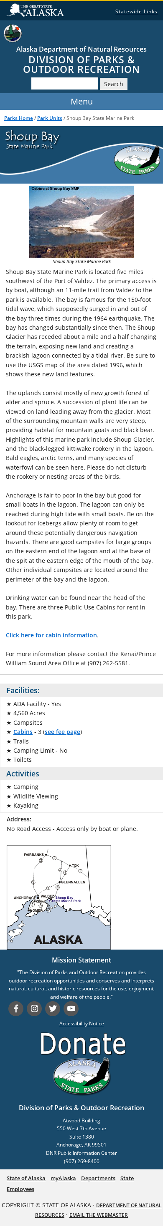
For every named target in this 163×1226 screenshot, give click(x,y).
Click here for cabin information (51, 635)
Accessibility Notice (81, 1023)
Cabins (23, 732)
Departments (98, 1178)
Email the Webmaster (98, 1215)
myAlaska (63, 1178)
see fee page (62, 732)
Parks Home (18, 118)
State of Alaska (35, 12)
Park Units (49, 118)
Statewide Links (136, 11)
